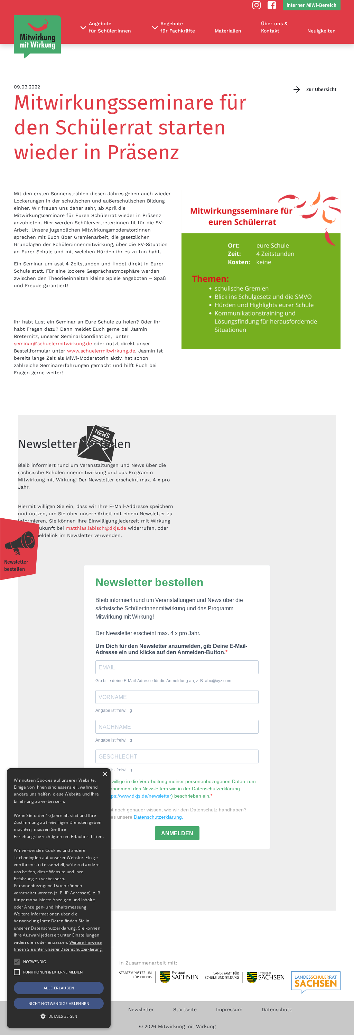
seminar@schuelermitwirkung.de (53, 343)
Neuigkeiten (321, 31)
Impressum (229, 1009)
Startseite (185, 1009)
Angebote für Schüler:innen (110, 27)
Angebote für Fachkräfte (177, 27)
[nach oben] (344, 1029)
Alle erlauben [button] (59, 987)
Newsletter (141, 1009)
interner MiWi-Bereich (311, 5)
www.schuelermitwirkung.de (101, 351)
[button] (17, 972)
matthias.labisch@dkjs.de (96, 528)
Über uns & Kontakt (274, 27)
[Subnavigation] (83, 27)
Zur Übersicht (321, 90)
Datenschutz (277, 1009)
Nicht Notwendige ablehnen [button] (58, 1003)
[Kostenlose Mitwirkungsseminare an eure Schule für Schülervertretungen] (37, 36)
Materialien (228, 31)
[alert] (59, 898)
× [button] (104, 774)
